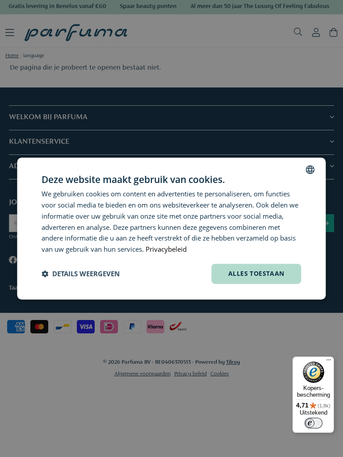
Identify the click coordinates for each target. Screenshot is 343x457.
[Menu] (328, 362)
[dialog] (171, 228)
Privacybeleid (166, 249)
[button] (81, 273)
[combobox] (310, 169)
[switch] (313, 423)
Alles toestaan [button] (256, 273)
